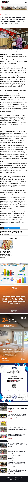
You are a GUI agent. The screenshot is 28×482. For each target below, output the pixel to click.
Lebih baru (0, 260)
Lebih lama (27, 260)
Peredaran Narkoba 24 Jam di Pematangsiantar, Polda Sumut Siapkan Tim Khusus (17, 408)
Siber (16, 479)
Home (7, 479)
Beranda (2, 14)
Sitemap (20, 479)
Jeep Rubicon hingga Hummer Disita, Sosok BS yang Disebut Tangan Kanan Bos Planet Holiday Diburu (17, 416)
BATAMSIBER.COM (17, 477)
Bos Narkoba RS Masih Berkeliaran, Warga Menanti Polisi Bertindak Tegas (17, 428)
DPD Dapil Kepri (8, 14)
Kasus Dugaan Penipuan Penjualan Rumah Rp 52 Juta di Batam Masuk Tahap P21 (16, 464)
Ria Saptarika (16, 228)
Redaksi (11, 479)
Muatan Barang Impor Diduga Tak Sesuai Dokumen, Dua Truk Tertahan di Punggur (17, 445)
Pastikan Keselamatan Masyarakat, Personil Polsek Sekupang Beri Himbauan (16, 435)
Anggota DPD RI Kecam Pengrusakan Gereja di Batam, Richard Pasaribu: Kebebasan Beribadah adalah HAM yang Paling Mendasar (6, 253)
